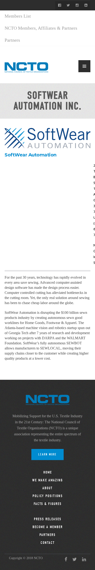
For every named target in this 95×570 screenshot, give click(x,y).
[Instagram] (77, 5)
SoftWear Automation (30, 155)
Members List (18, 16)
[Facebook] (59, 5)
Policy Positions (48, 496)
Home (47, 472)
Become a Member (48, 527)
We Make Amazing (47, 480)
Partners (12, 40)
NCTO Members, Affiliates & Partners (41, 28)
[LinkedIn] (85, 5)
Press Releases (47, 519)
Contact (48, 543)
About (47, 488)
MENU (84, 66)
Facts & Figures (48, 504)
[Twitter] (68, 5)
